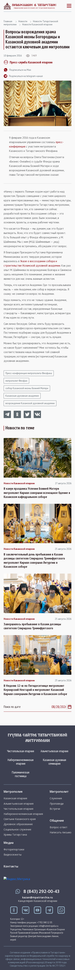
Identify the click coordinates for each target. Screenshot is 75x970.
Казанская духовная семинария (54, 762)
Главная (8, 21)
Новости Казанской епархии (37, 24)
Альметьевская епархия (54, 751)
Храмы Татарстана (15, 834)
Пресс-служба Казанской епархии (31, 62)
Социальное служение (17, 829)
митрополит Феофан (16, 380)
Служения (56, 798)
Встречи (55, 808)
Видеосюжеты (12, 854)
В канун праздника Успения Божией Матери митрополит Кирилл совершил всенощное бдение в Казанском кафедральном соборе (37, 493)
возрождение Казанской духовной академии (30, 403)
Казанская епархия (15, 798)
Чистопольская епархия (20, 751)
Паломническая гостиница (20, 774)
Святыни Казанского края (20, 819)
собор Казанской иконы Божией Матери (26, 388)
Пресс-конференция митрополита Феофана (28, 373)
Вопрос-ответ (58, 827)
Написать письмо (60, 832)
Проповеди (57, 803)
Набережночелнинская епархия (20, 762)
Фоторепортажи (14, 849)
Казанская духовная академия (22, 395)
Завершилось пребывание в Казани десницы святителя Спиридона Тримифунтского (32, 626)
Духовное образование (18, 824)
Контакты (11, 866)
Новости (22, 21)
